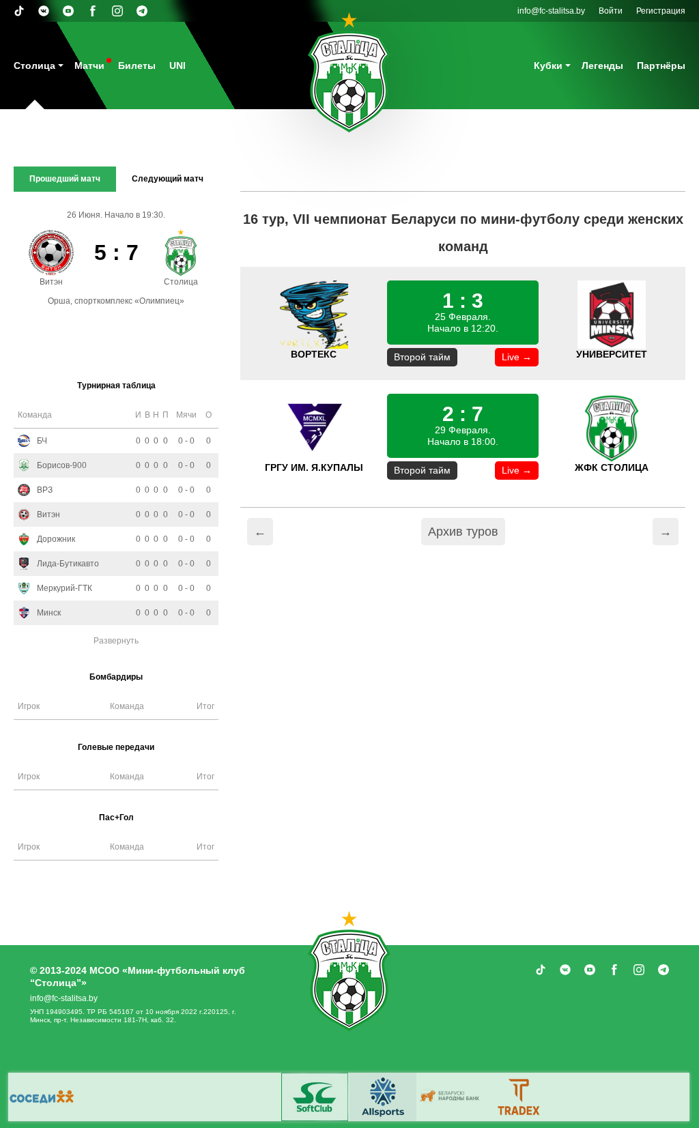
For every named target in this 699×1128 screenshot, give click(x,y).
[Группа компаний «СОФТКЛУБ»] (314, 1097)
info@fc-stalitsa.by (551, 11)
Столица (34, 65)
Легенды (602, 65)
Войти (611, 11)
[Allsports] (383, 1097)
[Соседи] (41, 1097)
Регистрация (660, 11)
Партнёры (661, 65)
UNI (177, 65)
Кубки (548, 65)
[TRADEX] (519, 1097)
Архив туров (463, 531)
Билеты (137, 65)
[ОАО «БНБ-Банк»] (451, 1097)
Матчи (89, 65)
